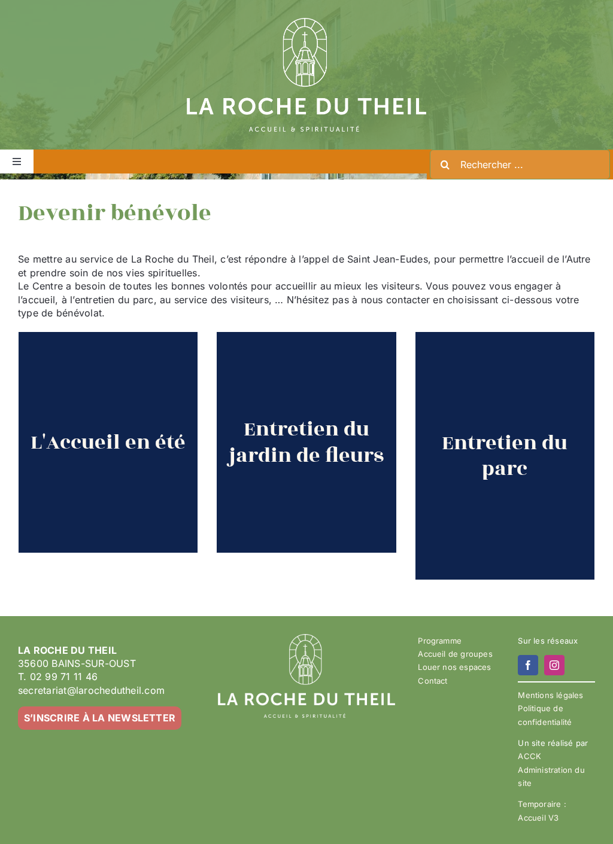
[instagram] (554, 665)
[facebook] (528, 665)
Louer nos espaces (454, 667)
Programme (440, 640)
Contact (432, 680)
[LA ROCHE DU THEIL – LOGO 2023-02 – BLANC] (306, 23)
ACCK (529, 756)
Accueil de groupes (455, 654)
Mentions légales (550, 695)
